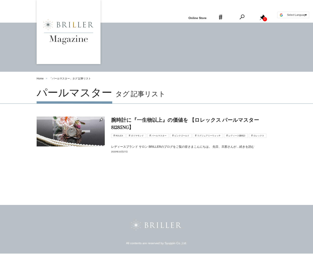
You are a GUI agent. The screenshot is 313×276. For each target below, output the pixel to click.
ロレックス (258, 135)
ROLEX (119, 135)
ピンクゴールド (181, 135)
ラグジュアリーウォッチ (209, 135)
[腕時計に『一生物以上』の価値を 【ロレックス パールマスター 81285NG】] (156, 139)
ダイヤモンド (137, 135)
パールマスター (159, 135)
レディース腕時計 (237, 135)
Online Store (197, 18)
